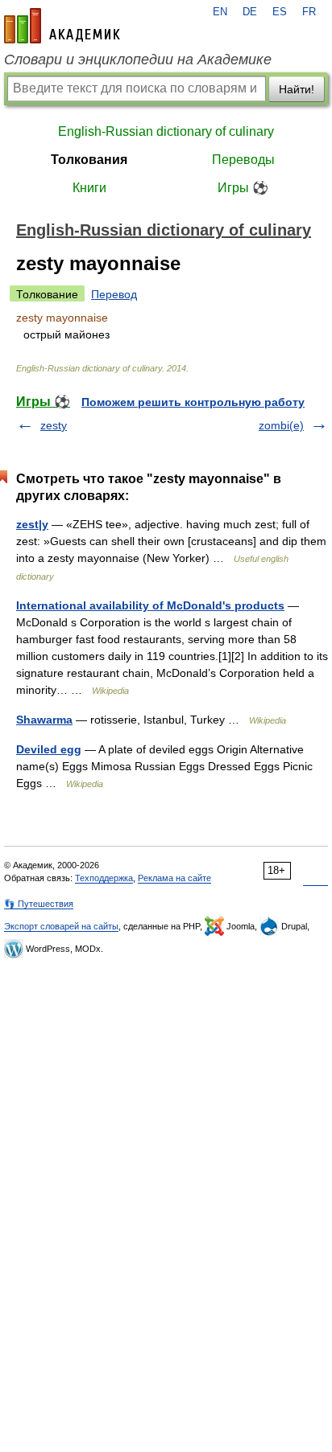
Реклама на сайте (174, 878)
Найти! (296, 89)
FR (309, 12)
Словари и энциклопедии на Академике (138, 59)
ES (279, 12)
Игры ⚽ (243, 188)
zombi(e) (281, 425)
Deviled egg (48, 749)
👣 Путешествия (38, 904)
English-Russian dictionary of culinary (166, 131)
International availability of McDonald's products (150, 605)
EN (220, 12)
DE (250, 12)
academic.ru (62, 25)
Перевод (114, 294)
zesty (53, 425)
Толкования (89, 159)
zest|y (32, 524)
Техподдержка (104, 878)
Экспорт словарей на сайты (61, 926)
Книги (89, 188)
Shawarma (44, 719)
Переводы (243, 159)
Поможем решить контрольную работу (193, 402)
